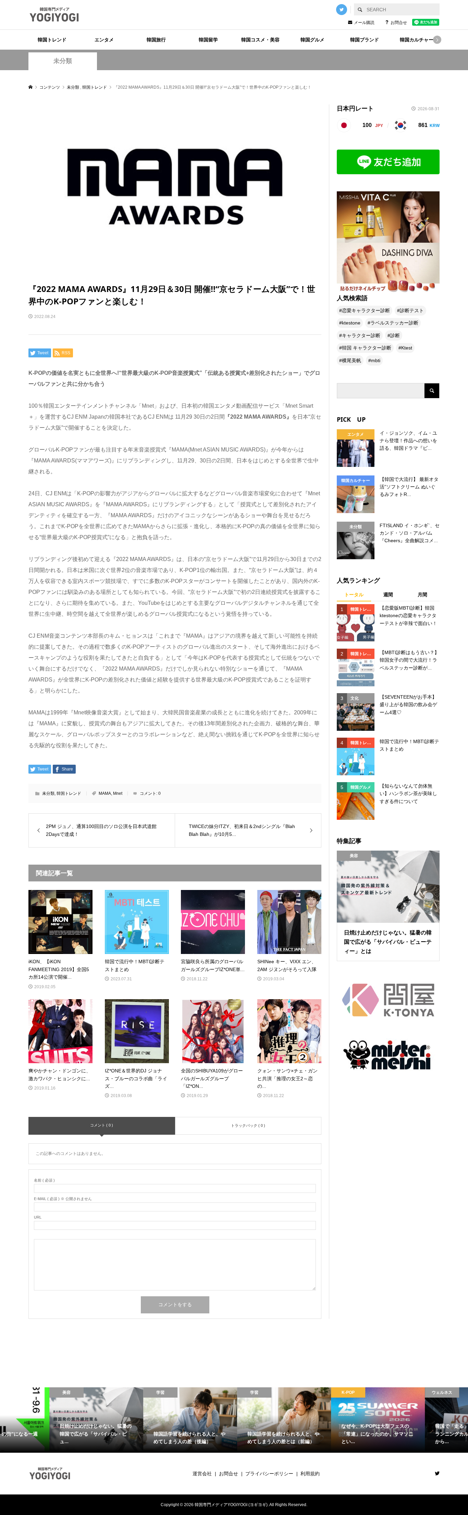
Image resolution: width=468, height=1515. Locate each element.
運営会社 (202, 1473)
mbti (375, 360)
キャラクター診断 (361, 335)
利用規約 (310, 1473)
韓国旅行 (156, 39)
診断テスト (412, 310)
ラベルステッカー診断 (394, 323)
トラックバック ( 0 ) (248, 1125)
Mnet (117, 793)
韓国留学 (208, 39)
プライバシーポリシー (269, 1473)
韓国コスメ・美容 (260, 39)
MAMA (105, 793)
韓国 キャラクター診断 (366, 348)
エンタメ (104, 39)
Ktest (406, 348)
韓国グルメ (312, 39)
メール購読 (364, 22)
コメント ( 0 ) (101, 1125)
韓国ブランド (364, 39)
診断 (395, 335)
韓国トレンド (52, 39)
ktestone (351, 323)
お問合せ (399, 22)
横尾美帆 (351, 360)
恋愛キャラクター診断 (366, 310)
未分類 (62, 61)
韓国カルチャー (416, 39)
